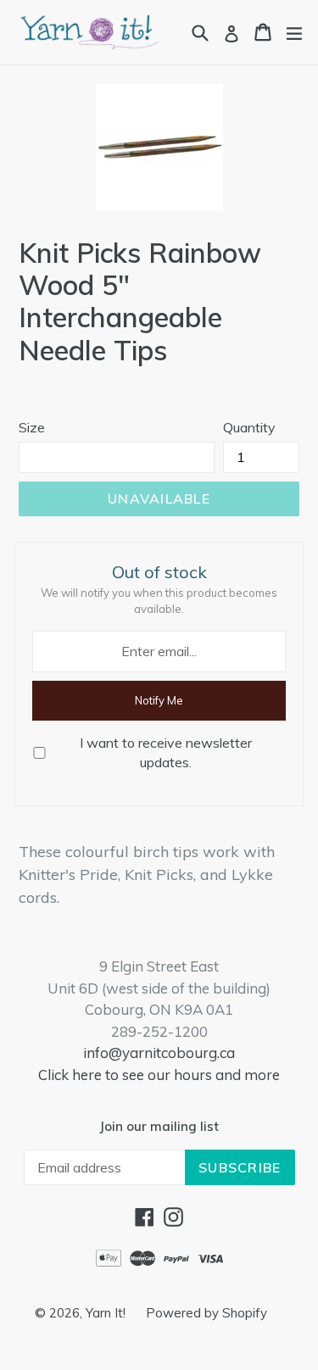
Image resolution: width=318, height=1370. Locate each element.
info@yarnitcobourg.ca (159, 1052)
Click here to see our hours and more (159, 1074)
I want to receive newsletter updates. (166, 752)
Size (32, 427)
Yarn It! (107, 1313)
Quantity (249, 427)
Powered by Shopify (206, 1313)
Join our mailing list (159, 1126)
